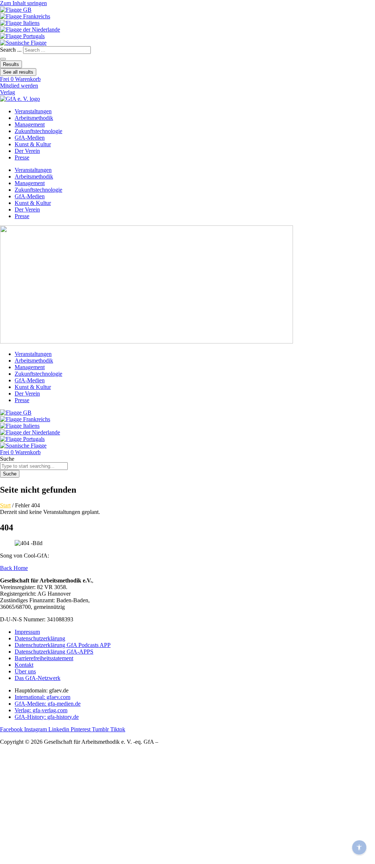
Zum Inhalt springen (23, 3)
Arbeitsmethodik (34, 118)
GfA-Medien (30, 138)
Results (11, 64)
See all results (18, 72)
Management (30, 124)
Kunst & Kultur (33, 144)
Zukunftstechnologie (38, 131)
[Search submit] (3, 59)
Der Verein (27, 151)
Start (5, 505)
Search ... (11, 50)
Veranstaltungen (33, 111)
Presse (22, 157)
